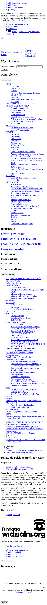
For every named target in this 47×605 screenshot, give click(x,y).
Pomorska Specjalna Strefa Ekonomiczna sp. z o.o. (25, 450)
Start (7, 448)
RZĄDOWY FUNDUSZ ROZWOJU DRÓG (23, 244)
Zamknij (15, 20)
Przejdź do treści (12, 5)
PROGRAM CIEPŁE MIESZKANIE (19, 239)
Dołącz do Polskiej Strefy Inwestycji (20, 452)
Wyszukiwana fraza (8, 67)
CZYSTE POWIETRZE (13, 234)
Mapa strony (10, 9)
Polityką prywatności (17, 16)
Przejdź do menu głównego (16, 3)
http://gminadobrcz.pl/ (23, 592)
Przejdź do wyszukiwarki (15, 7)
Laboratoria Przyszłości (12, 249)
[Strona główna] (15, 48)
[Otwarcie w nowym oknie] (30, 51)
